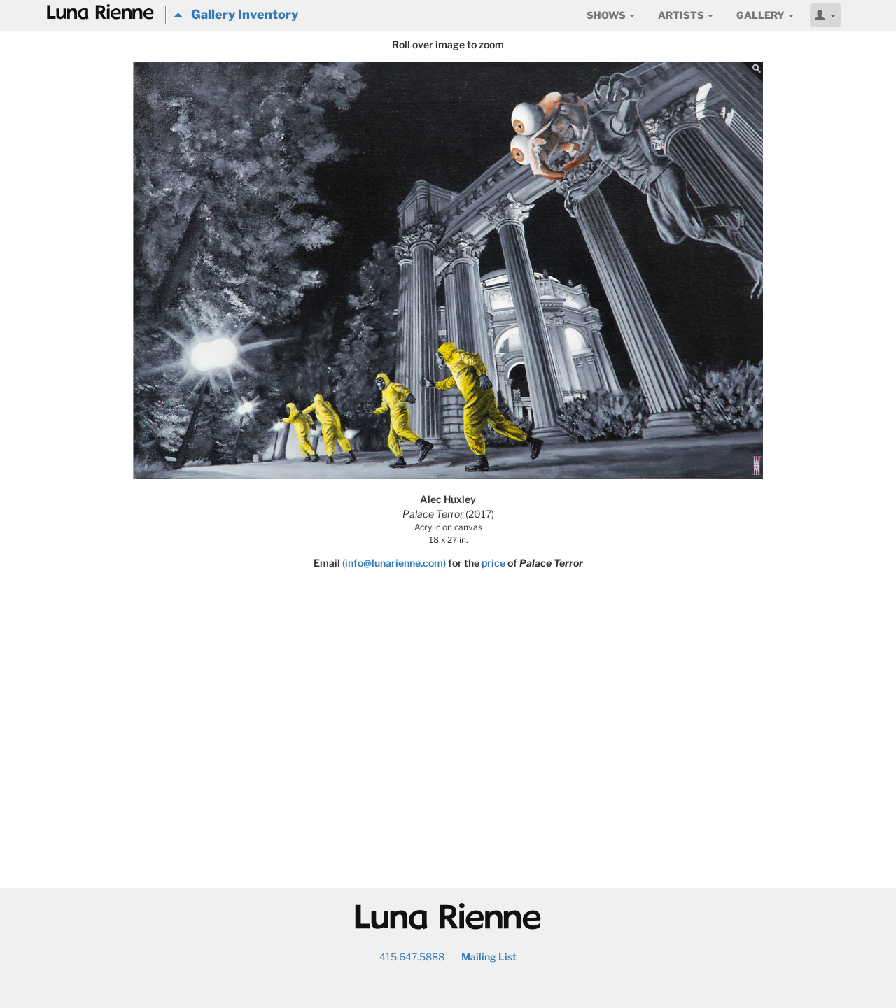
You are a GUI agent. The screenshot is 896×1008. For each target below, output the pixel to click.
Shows (607, 15)
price (493, 563)
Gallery (761, 15)
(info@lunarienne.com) (394, 563)
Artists (682, 15)
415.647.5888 (411, 957)
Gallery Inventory (240, 14)
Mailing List (489, 957)
